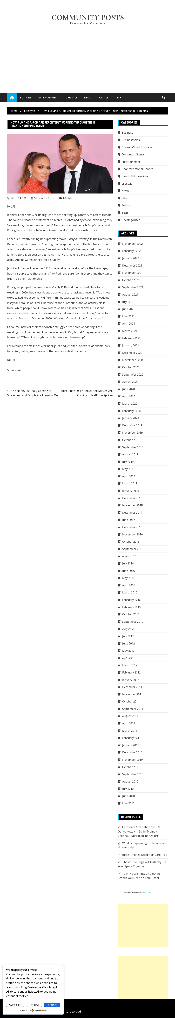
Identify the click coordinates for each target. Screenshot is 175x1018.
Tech (118, 97)
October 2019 (130, 440)
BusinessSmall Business (137, 147)
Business (25, 97)
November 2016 (132, 534)
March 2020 (129, 403)
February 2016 (131, 600)
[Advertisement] (87, 54)
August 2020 (130, 382)
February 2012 (131, 672)
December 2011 (132, 687)
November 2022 (132, 244)
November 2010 (132, 760)
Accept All (52, 1004)
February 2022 (131, 251)
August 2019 (130, 454)
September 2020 (132, 374)
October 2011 (130, 701)
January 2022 (130, 258)
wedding (12, 332)
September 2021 (132, 287)
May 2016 (128, 578)
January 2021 (130, 345)
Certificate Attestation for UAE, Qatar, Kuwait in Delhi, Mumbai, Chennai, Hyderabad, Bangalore (139, 831)
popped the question (34, 287)
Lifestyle (71, 97)
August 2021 (130, 294)
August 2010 (130, 781)
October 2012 (130, 614)
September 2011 (132, 709)
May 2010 (128, 803)
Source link (14, 370)
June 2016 (128, 571)
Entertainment (48, 97)
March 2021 (129, 331)
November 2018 (132, 505)
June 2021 (128, 309)
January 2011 (130, 745)
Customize (15, 1004)
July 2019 (128, 462)
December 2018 (132, 498)
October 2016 (130, 541)
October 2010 (130, 767)
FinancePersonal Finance (137, 169)
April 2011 (128, 723)
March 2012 (129, 665)
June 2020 (128, 389)
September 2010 (132, 774)
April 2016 (128, 585)
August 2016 (130, 556)
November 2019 (132, 432)
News (87, 97)
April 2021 (128, 323)
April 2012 (128, 658)
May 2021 (128, 316)
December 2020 (132, 353)
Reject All (34, 1004)
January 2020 (130, 418)
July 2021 (128, 302)
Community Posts (87, 17)
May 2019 (128, 469)
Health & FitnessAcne (135, 176)
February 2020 (131, 411)
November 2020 (132, 360)
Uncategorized (131, 220)
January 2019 (130, 491)
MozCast (147, 892)
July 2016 (128, 563)
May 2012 (128, 651)
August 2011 (130, 716)
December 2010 (132, 752)
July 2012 (128, 636)
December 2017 (132, 512)
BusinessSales (131, 140)
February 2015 (131, 607)
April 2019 (128, 476)
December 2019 (132, 425)
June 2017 (128, 520)
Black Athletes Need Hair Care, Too (144, 855)
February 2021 (131, 338)
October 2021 (130, 280)
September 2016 (132, 549)
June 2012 (128, 643)
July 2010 (128, 789)
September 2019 (132, 447)
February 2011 (131, 738)
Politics (103, 97)
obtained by (79, 220)
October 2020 (130, 367)
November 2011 (132, 694)
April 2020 (128, 396)
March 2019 (129, 483)
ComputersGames (133, 154)
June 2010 (128, 796)
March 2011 (129, 731)
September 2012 (132, 621)
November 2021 (132, 273)
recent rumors (102, 215)
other (125, 198)
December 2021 (132, 265)
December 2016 (132, 527)
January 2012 (130, 680)
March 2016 (129, 592)
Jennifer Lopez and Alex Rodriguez (29, 215)
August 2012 (130, 629)
